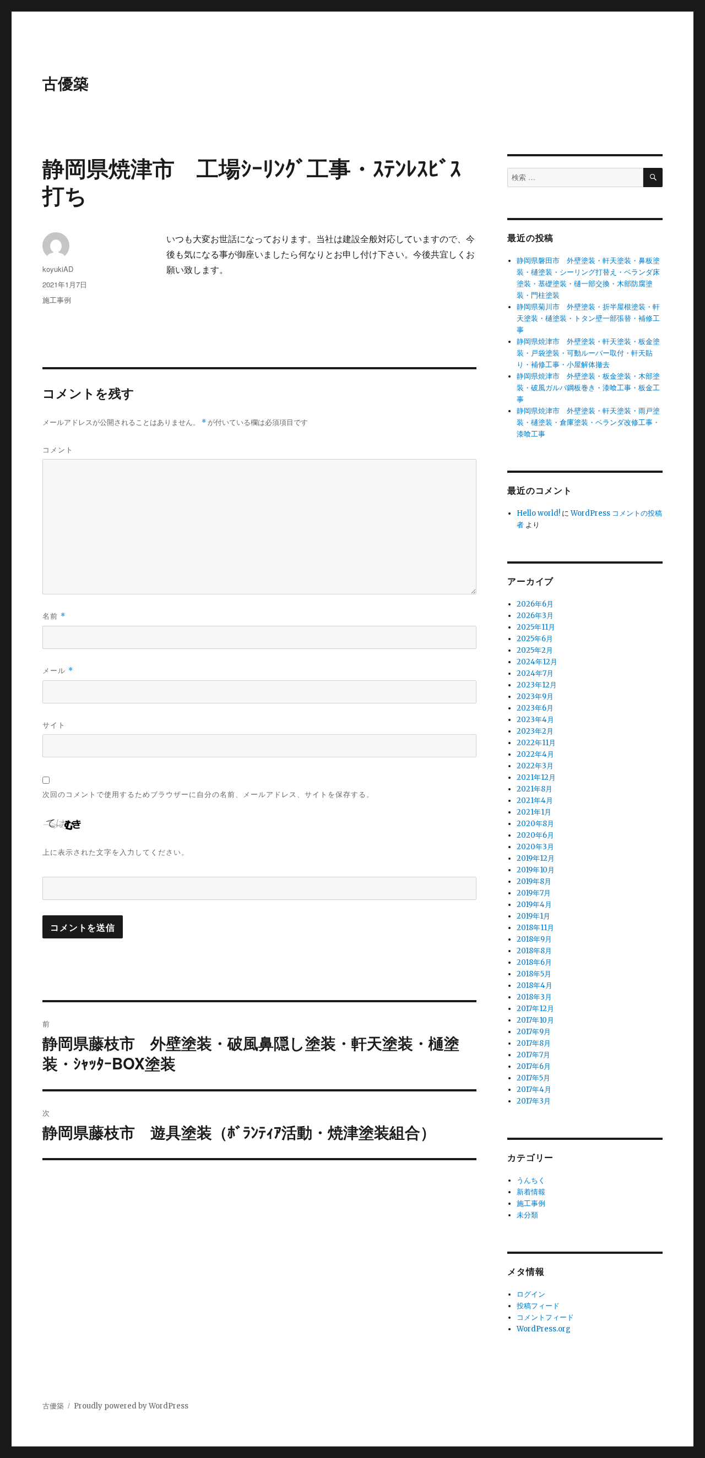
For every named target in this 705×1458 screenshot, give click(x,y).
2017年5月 (533, 1078)
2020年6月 (535, 835)
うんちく (531, 1180)
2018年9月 (534, 939)
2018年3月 (534, 997)
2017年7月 (533, 1055)
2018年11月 (535, 927)
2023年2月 (535, 731)
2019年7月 (534, 893)
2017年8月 (534, 1043)
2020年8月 (535, 823)
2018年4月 (534, 985)
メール (57, 670)
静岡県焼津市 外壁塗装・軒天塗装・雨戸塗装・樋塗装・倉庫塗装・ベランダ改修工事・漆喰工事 (588, 422)
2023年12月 (537, 685)
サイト (54, 724)
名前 (54, 615)
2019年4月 (534, 904)
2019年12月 (536, 858)
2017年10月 (535, 1020)
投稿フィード (538, 1305)
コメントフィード (545, 1317)
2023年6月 (535, 708)
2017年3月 (534, 1101)
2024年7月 (535, 673)
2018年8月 (534, 950)
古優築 (65, 83)
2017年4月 (534, 1089)
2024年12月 (537, 662)
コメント (57, 449)
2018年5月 (534, 974)
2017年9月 (534, 1031)
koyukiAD (57, 269)
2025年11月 (536, 627)
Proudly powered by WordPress (131, 1406)
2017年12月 (535, 1008)
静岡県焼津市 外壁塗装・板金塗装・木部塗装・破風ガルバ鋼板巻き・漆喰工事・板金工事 (588, 388)
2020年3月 (535, 846)
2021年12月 (536, 777)
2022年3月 (535, 766)
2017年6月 (534, 1066)
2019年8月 (534, 881)
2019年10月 (536, 870)
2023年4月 (535, 719)
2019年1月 (533, 916)
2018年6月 (534, 962)
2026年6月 (535, 604)
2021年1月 (534, 812)
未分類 (527, 1215)
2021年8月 (534, 789)
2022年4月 (535, 754)
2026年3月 (535, 615)
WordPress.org (544, 1329)
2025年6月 (535, 638)
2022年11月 (536, 742)
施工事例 (56, 299)
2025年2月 (535, 650)
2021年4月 (535, 800)
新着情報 (531, 1192)
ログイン (531, 1294)
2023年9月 (535, 696)
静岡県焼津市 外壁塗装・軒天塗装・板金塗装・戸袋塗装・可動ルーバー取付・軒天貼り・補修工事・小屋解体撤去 (588, 353)
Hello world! (538, 513)
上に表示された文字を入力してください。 (115, 852)
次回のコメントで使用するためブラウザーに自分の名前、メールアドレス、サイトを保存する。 (208, 794)
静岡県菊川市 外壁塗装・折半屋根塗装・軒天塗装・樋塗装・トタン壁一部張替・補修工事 (588, 318)
